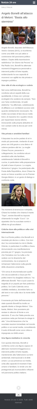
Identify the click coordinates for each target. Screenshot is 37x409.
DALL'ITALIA (6, 7)
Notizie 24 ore (8, 2)
